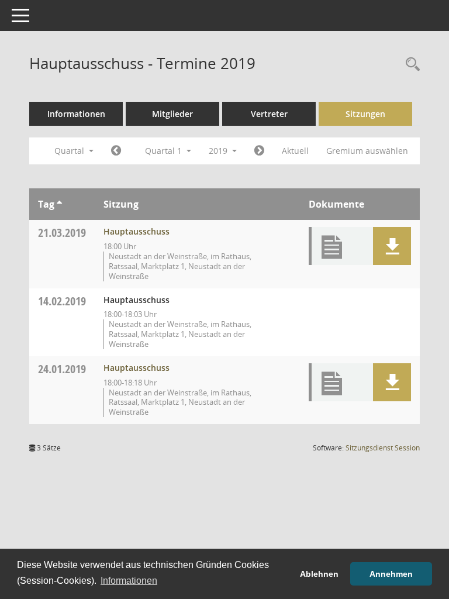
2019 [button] (219, 150)
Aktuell (295, 150)
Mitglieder (172, 113)
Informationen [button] (129, 581)
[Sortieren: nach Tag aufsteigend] (59, 204)
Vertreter (269, 113)
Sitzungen (365, 113)
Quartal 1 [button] (164, 150)
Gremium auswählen (367, 150)
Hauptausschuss (136, 231)
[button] (392, 246)
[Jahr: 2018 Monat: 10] (116, 150)
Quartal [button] (70, 150)
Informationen (76, 113)
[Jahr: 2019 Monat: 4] (259, 150)
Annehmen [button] (391, 574)
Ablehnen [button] (319, 574)
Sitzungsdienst (383, 448)
